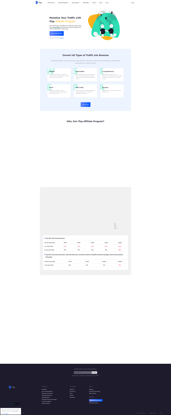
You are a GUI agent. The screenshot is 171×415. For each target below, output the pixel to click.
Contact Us (72, 391)
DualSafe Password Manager (49, 399)
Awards (71, 395)
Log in (132, 2)
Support (91, 389)
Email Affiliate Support (85, 348)
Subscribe (94, 372)
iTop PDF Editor (46, 397)
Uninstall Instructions (94, 391)
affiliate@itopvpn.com (94, 344)
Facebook (72, 397)
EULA (161, 413)
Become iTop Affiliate (56, 33)
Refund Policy (92, 393)
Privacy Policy (152, 413)
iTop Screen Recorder (47, 393)
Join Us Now (85, 104)
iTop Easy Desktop (46, 401)
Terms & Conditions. (101, 356)
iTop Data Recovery (47, 395)
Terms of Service (141, 413)
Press (71, 393)
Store (107, 2)
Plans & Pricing (45, 403)
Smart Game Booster (47, 391)
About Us (72, 389)
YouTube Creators (93, 403)
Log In (62, 38)
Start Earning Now (85, 319)
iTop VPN (44, 389)
